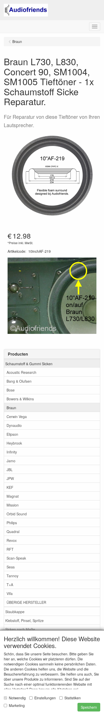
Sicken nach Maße (20, 629)
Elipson (12, 434)
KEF (10, 487)
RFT (10, 549)
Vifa (10, 593)
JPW (10, 478)
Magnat (13, 496)
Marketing (17, 705)
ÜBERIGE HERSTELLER (26, 602)
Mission (13, 505)
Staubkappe (14, 611)
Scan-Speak (16, 558)
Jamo (11, 460)
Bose (11, 390)
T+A (10, 584)
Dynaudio (14, 425)
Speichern (89, 707)
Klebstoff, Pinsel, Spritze (24, 620)
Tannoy (12, 575)
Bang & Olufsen (19, 381)
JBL (10, 469)
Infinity (12, 451)
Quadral (13, 531)
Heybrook (14, 443)
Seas (11, 566)
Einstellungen (45, 697)
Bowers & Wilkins (20, 398)
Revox (12, 540)
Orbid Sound (17, 513)
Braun (11, 407)
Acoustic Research (21, 372)
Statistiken (72, 697)
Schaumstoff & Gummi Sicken (29, 363)
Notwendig (17, 697)
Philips (12, 522)
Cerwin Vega (17, 416)
